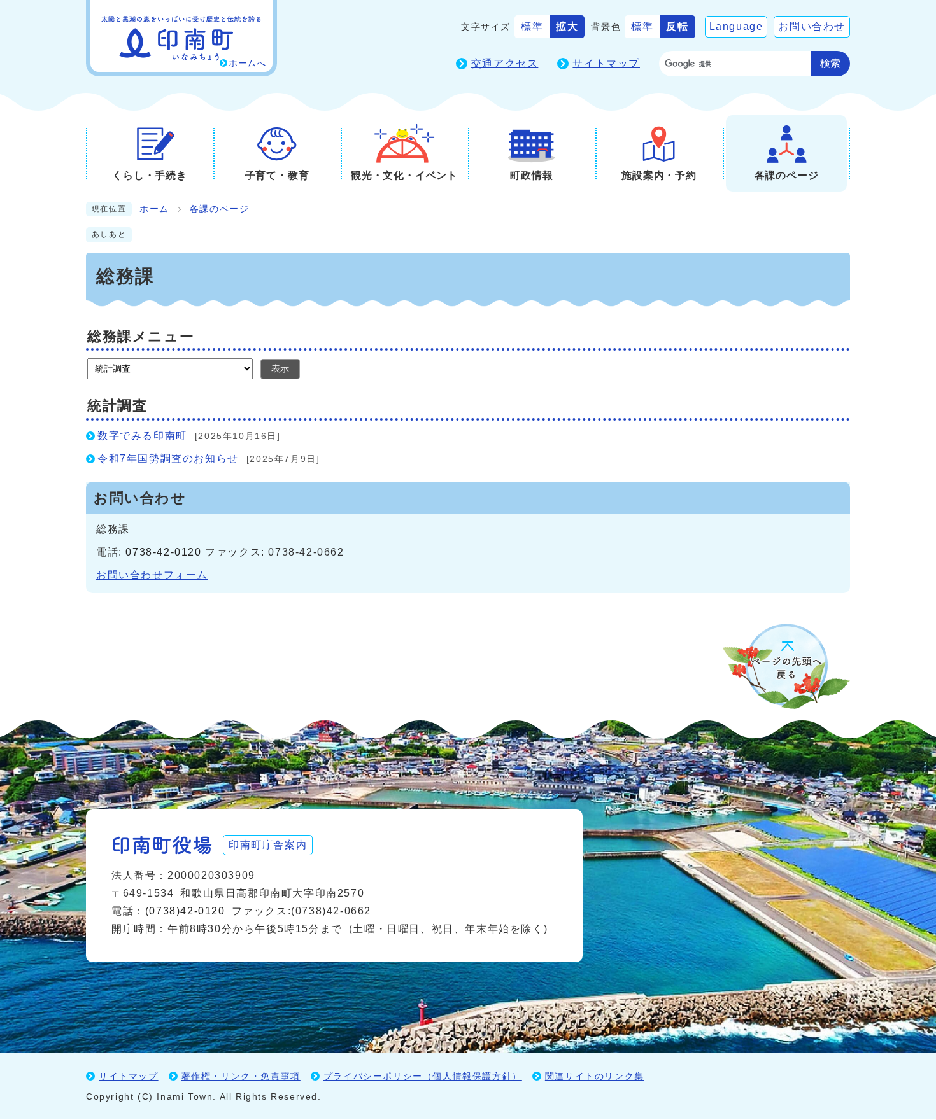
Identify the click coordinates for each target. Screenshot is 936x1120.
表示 (280, 368)
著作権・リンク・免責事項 (241, 1076)
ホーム (154, 209)
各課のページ (220, 209)
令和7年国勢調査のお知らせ (168, 458)
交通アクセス (505, 63)
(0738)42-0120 (185, 911)
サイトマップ (606, 63)
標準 (532, 26)
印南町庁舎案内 (268, 844)
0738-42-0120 (163, 552)
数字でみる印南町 (142, 435)
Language (736, 26)
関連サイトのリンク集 (594, 1076)
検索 (830, 63)
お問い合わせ (812, 26)
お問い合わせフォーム (152, 575)
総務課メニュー (140, 336)
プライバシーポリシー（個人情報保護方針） (422, 1076)
